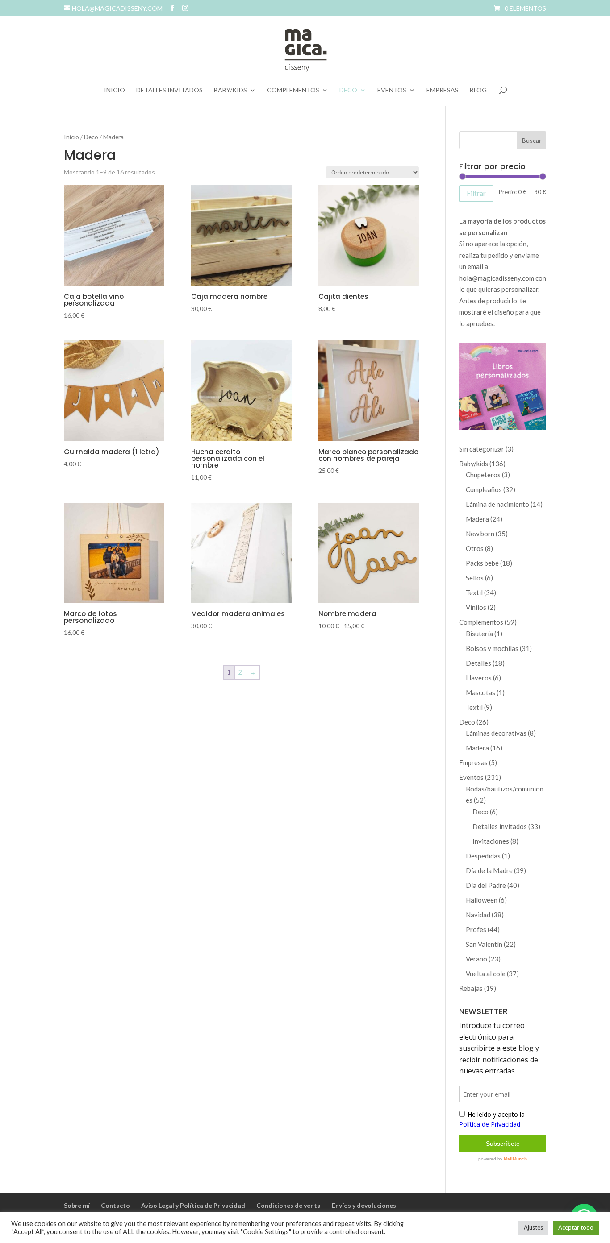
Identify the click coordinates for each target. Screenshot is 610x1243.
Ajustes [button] (533, 1227)
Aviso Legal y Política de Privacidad (193, 1205)
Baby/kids (230, 90)
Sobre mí (77, 1205)
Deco (348, 90)
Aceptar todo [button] (575, 1227)
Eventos (391, 90)
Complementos (293, 90)
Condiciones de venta (288, 1205)
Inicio (114, 90)
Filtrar (476, 193)
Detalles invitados (169, 90)
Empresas (442, 90)
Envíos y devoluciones (364, 1205)
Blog (478, 90)
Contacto (115, 1205)
